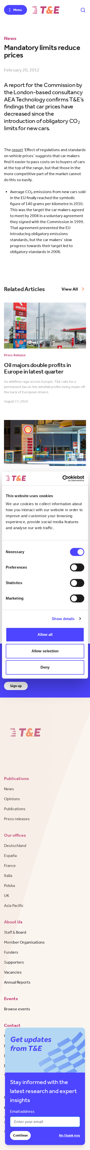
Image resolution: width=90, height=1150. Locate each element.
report (17, 149)
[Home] (46, 10)
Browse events (17, 1009)
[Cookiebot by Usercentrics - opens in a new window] (63, 478)
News (9, 788)
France (10, 865)
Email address (22, 1111)
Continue (20, 1135)
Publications (15, 808)
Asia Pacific (14, 905)
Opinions (12, 798)
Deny (45, 667)
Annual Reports (17, 982)
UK (6, 895)
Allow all (45, 634)
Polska (9, 885)
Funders (11, 952)
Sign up (16, 686)
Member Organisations (24, 942)
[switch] (77, 567)
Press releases (17, 818)
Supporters (14, 962)
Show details (63, 619)
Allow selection (45, 651)
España (10, 855)
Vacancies (13, 972)
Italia (8, 875)
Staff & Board (15, 932)
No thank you (69, 1135)
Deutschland (15, 845)
